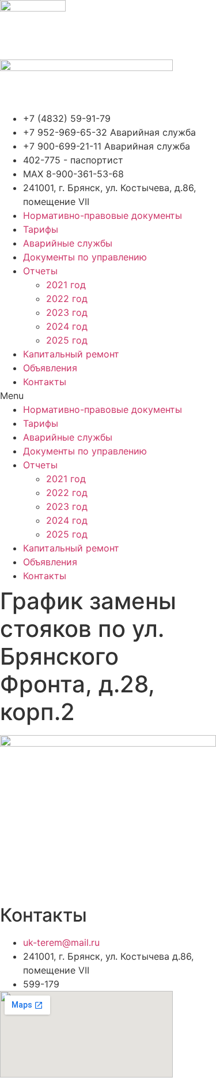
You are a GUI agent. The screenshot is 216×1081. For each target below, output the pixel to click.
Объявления (50, 368)
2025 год (67, 340)
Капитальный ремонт (71, 354)
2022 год (67, 298)
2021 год (66, 284)
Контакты (44, 381)
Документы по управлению (85, 257)
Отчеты (40, 271)
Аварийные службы (67, 243)
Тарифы (40, 229)
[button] (108, 395)
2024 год (67, 326)
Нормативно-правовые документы (102, 215)
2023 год (67, 312)
